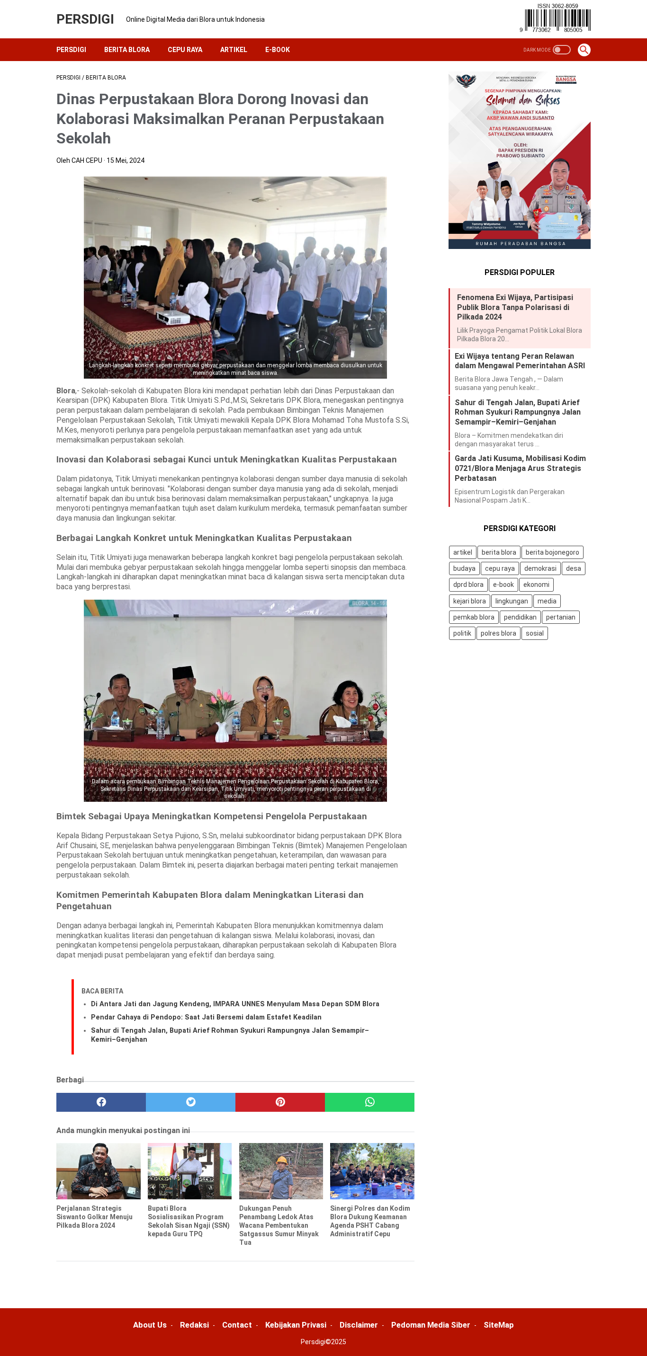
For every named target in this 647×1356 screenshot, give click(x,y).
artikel (462, 552)
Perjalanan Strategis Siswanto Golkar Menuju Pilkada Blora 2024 (94, 1217)
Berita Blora (127, 49)
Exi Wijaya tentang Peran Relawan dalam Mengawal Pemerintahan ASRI (520, 361)
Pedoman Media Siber (430, 1324)
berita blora (499, 552)
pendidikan (520, 617)
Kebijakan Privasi (295, 1324)
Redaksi (194, 1324)
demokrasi (540, 569)
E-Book (277, 49)
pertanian (560, 617)
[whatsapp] (369, 1102)
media (547, 601)
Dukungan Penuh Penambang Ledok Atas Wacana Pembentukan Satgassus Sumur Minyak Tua (279, 1226)
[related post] (98, 1171)
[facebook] (101, 1102)
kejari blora (469, 601)
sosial (535, 633)
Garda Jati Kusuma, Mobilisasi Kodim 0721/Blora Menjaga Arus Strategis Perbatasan (520, 468)
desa (573, 569)
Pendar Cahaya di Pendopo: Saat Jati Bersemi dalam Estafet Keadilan (206, 1017)
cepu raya (500, 569)
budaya (464, 569)
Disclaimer (359, 1324)
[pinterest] (280, 1102)
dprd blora (468, 585)
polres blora (498, 633)
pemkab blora (473, 617)
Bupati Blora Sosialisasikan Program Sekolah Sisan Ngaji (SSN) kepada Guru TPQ (189, 1221)
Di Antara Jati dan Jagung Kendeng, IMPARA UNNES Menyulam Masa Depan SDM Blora (235, 1004)
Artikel (233, 49)
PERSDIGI (85, 19)
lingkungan (511, 601)
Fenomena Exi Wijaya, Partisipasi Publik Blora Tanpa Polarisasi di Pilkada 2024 (515, 307)
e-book (503, 585)
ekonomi (536, 585)
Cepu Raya (185, 49)
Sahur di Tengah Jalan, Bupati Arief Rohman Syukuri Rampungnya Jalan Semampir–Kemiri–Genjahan (518, 412)
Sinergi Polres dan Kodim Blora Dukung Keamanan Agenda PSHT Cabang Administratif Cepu (370, 1221)
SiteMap (499, 1324)
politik (462, 633)
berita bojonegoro (552, 552)
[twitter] (190, 1102)
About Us (150, 1324)
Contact (237, 1324)
